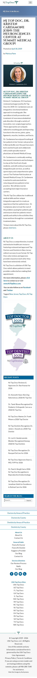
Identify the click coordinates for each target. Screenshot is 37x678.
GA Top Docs (19, 593)
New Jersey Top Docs (17, 294)
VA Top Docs (18, 619)
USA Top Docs (18, 585)
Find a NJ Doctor (18, 545)
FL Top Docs (18, 590)
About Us (18, 535)
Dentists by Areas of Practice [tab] (18, 522)
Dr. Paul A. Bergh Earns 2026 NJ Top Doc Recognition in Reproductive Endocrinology (19, 472)
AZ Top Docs (18, 587)
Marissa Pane (11, 53)
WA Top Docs (18, 625)
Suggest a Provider (18, 551)
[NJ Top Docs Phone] (24, 574)
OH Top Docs (18, 613)
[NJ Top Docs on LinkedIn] (16, 574)
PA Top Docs (18, 616)
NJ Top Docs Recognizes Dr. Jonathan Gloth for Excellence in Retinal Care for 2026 (19, 484)
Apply (18, 566)
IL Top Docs (18, 596)
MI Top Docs (18, 602)
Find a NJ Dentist (18, 548)
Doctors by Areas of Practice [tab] (18, 513)
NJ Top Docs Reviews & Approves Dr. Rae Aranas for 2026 (19, 385)
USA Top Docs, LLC (14, 641)
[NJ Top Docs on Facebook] (11, 574)
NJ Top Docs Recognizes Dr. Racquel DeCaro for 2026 (19, 451)
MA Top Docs (18, 599)
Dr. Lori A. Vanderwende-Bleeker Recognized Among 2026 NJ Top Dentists (19, 441)
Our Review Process (18, 563)
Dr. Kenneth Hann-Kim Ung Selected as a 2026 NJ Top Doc (20, 396)
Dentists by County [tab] (18, 527)
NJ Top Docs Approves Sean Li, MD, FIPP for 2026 (20, 461)
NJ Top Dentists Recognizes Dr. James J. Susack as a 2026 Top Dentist (20, 429)
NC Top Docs (18, 605)
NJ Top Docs (18, 607)
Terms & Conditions (24, 658)
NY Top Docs (19, 610)
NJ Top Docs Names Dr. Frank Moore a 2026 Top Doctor (19, 417)
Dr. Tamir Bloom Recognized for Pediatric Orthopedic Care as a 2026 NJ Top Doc (20, 407)
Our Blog (18, 553)
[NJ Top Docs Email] (20, 574)
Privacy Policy (10, 658)
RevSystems (25, 672)
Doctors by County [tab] (18, 518)
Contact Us (18, 538)
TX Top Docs (18, 622)
